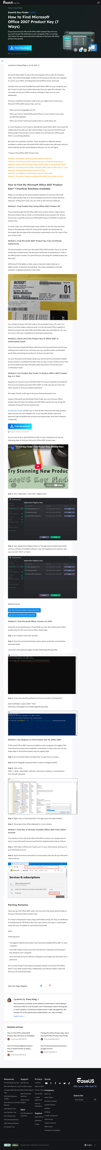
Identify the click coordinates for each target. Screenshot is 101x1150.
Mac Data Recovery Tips (12, 1086)
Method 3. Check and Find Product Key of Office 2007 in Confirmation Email (36, 164)
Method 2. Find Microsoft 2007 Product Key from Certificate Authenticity (35, 162)
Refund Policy (39, 1086)
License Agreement (38, 1098)
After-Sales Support (27, 1090)
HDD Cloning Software (11, 1123)
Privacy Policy (39, 1090)
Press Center (49, 1097)
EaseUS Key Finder (15, 411)
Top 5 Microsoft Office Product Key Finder (24, 610)
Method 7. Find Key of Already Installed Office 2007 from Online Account (35, 176)
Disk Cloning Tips (9, 1116)
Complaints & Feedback (52, 1130)
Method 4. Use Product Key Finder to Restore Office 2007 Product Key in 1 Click (38, 167)
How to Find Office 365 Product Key (22, 615)
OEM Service (49, 1119)
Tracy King (21, 65)
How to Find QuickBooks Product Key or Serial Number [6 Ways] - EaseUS (19, 1048)
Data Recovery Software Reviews (12, 1104)
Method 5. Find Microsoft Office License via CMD (26, 170)
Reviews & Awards (51, 1101)
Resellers (47, 1108)
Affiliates (47, 1112)
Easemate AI (39, 1117)
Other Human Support (25, 1101)
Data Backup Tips (10, 1109)
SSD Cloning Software (11, 1120)
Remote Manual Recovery (26, 1095)
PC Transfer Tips (9, 1127)
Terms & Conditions (38, 1105)
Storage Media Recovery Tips (12, 1091)
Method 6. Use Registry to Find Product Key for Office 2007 (30, 173)
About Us (48, 1094)
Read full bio (18, 1016)
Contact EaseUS (50, 1105)
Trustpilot (32, 12)
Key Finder (18, 8)
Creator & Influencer (51, 1116)
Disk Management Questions (27, 1114)
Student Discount (50, 1123)
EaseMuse (38, 1120)
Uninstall (38, 1083)
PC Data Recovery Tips (11, 1083)
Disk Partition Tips (10, 1112)
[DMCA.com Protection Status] (16, 1145)
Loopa (37, 1124)
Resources (9, 1079)
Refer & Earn (49, 1127)
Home (10, 8)
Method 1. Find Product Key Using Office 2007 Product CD (30, 159)
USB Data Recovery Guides (10, 1097)
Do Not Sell (38, 1094)
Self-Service (25, 1083)
